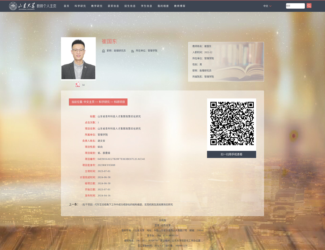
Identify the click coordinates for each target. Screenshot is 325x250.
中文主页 (89, 101)
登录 (157, 225)
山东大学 (166, 225)
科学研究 (80, 6)
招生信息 (130, 6)
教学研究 (97, 6)
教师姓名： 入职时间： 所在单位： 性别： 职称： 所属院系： (203, 61)
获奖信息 (113, 6)
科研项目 (119, 101)
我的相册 (163, 6)
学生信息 (147, 6)
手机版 (162, 220)
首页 (67, 6)
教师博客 (180, 6)
